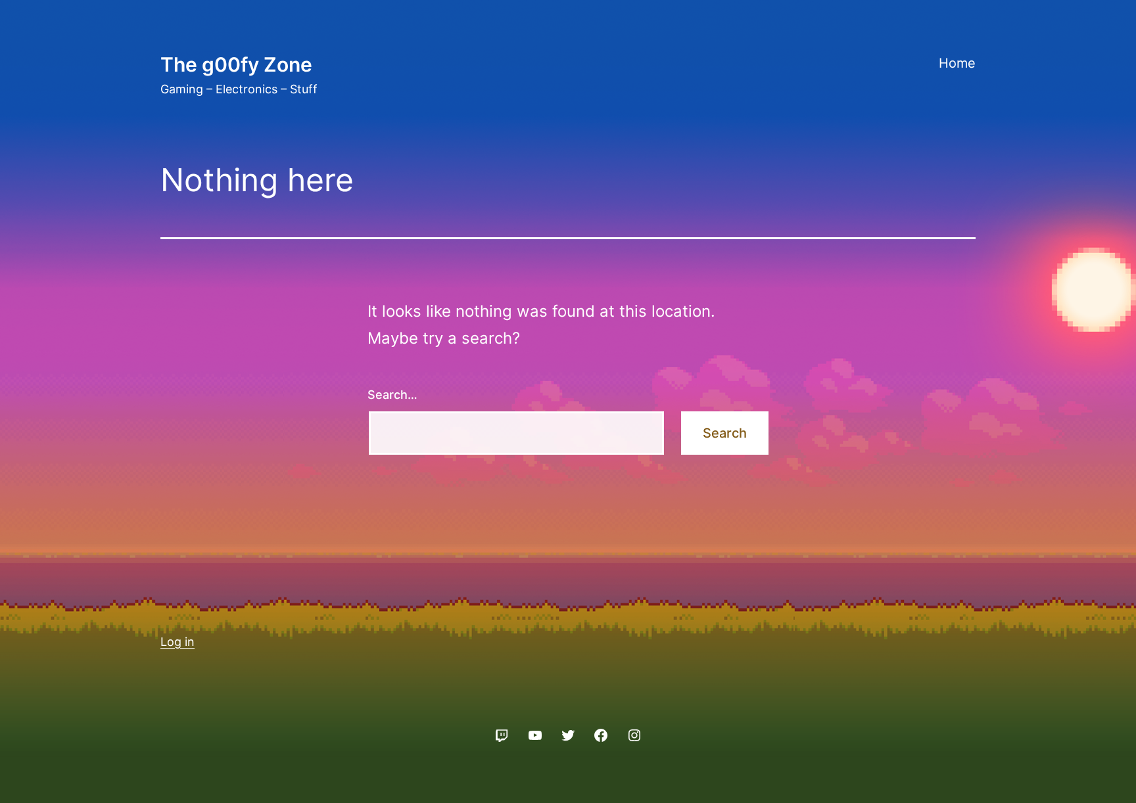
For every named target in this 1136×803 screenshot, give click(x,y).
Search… (392, 394)
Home (957, 63)
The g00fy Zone (236, 64)
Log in (177, 642)
